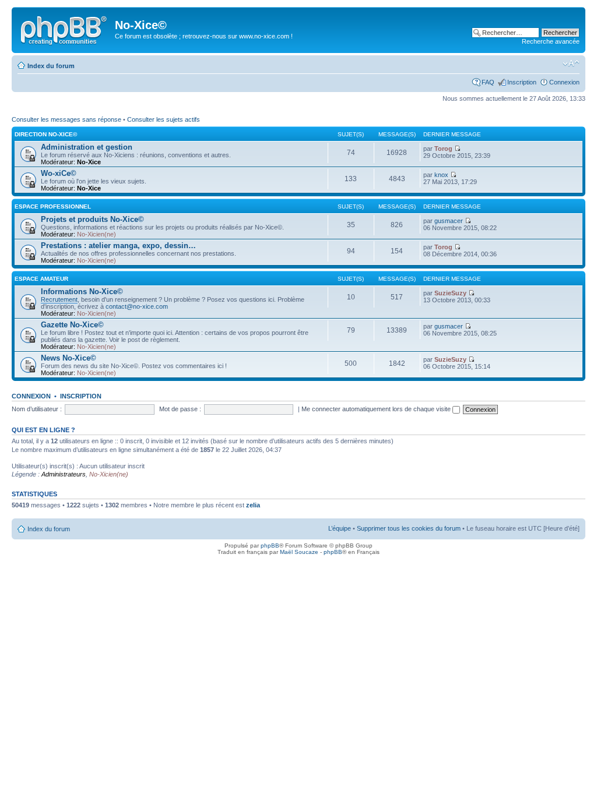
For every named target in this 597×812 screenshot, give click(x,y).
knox (441, 174)
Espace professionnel (53, 206)
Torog (443, 148)
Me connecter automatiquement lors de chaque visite (376, 408)
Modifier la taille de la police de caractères (571, 63)
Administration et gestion (86, 147)
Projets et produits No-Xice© (92, 219)
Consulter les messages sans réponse (66, 119)
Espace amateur (41, 279)
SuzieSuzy (450, 293)
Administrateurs (63, 474)
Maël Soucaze (299, 552)
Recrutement (59, 299)
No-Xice (89, 161)
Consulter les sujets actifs (163, 119)
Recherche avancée (551, 41)
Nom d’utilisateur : (37, 408)
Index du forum (51, 65)
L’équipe (339, 528)
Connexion (564, 82)
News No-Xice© (68, 358)
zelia (253, 505)
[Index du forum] (65, 28)
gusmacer (448, 220)
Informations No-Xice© (82, 291)
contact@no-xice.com (137, 306)
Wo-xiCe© (58, 173)
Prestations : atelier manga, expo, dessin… (118, 245)
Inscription (521, 82)
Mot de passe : (180, 408)
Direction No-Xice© (46, 134)
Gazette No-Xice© (72, 324)
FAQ (488, 82)
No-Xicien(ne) (96, 234)
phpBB (270, 545)
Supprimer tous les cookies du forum (409, 528)
